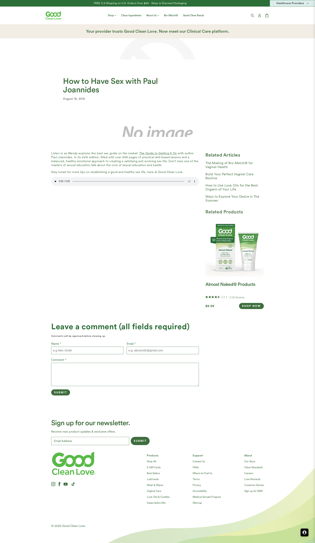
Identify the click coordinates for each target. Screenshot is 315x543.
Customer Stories (254, 485)
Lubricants (153, 479)
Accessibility (200, 491)
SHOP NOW (251, 306)
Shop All (151, 461)
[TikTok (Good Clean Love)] (73, 484)
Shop (111, 15)
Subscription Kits (156, 502)
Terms (196, 479)
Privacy (197, 485)
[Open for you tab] (304, 532)
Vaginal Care (154, 491)
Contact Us (199, 461)
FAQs (196, 467)
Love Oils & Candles (158, 496)
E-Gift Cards (153, 467)
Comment (58, 359)
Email (131, 343)
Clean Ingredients (131, 15)
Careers (248, 473)
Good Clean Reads (193, 15)
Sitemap (197, 502)
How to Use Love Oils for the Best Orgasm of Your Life (231, 187)
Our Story (249, 461)
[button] (252, 15)
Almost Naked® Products (230, 284)
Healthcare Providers (290, 3)
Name (56, 343)
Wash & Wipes (155, 485)
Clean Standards (253, 467)
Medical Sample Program (207, 496)
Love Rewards (252, 479)
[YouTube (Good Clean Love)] (65, 484)
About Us (151, 15)
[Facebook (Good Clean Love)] (59, 484)
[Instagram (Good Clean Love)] (53, 484)
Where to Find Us (202, 473)
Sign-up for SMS (253, 491)
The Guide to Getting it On (158, 153)
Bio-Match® (171, 15)
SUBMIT (140, 440)
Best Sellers (153, 473)
